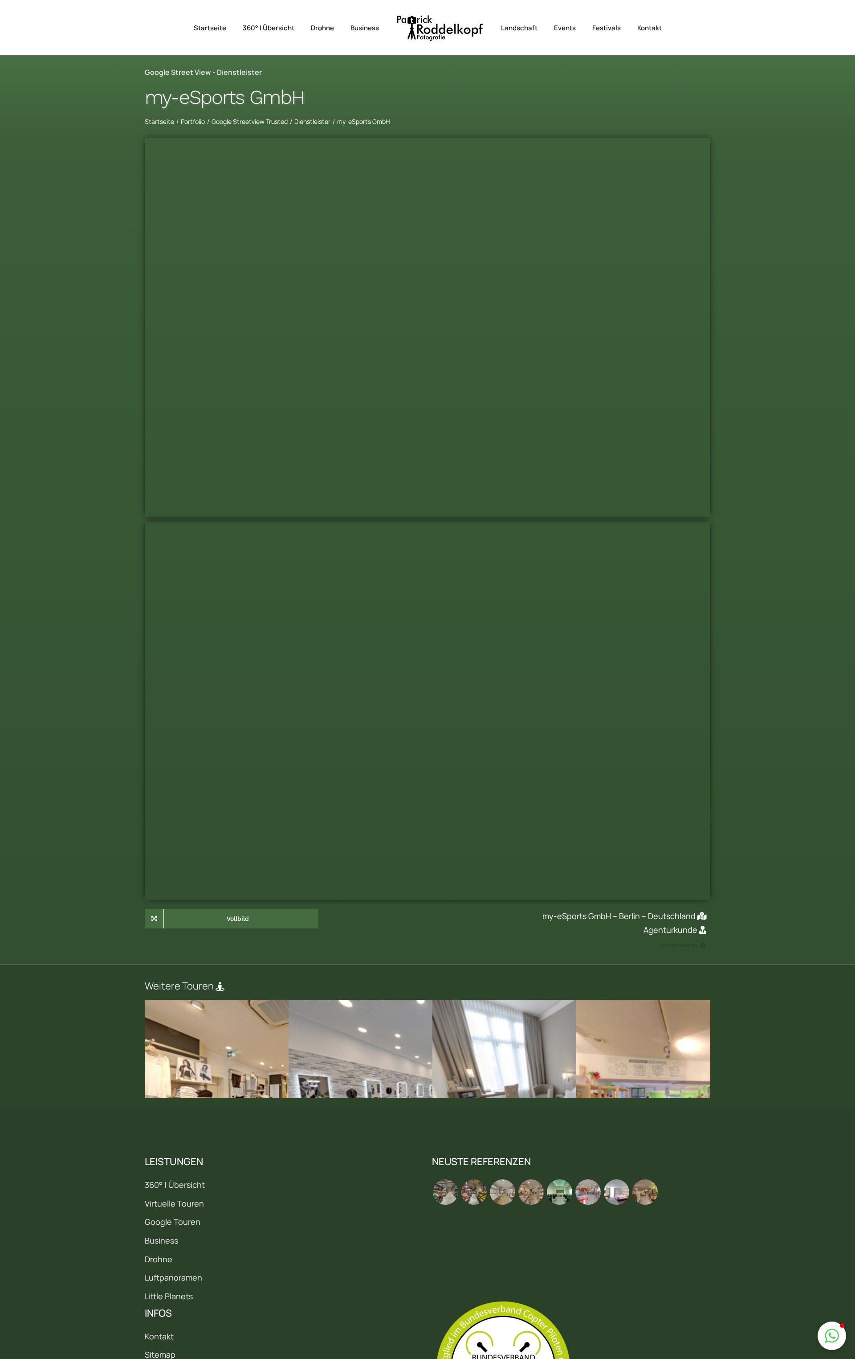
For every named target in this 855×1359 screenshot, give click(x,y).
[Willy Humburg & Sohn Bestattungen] (559, 1192)
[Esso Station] (587, 1192)
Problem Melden (679, 945)
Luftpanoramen (173, 1277)
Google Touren (172, 1221)
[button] (832, 1336)
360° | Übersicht (175, 1184)
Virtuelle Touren (174, 1203)
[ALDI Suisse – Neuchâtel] (473, 1192)
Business (161, 1240)
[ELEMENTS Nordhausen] (502, 1192)
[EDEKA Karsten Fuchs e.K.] (644, 1192)
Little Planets (169, 1296)
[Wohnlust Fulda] (530, 1192)
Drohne (158, 1259)
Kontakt (159, 1336)
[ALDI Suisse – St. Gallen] (445, 1192)
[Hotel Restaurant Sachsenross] (616, 1192)
